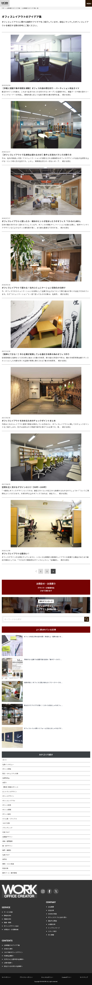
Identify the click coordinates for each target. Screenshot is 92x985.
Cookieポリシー (66, 977)
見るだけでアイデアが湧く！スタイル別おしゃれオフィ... (43, 705)
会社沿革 (51, 910)
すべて (4, 760)
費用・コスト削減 (8, 864)
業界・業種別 (6, 850)
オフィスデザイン (8, 796)
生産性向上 (6, 778)
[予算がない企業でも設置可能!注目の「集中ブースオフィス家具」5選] (13, 668)
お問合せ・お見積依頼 (11, 929)
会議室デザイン (7, 837)
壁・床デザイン (7, 846)
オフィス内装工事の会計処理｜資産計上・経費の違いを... (43, 636)
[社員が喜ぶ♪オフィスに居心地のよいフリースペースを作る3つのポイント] (13, 691)
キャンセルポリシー (47, 977)
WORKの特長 (52, 914)
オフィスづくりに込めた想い (57, 917)
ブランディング (7, 828)
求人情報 (51, 935)
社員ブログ (6, 855)
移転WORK (7, 915)
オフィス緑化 (6, 814)
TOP (3, 8)
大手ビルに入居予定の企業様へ (14, 959)
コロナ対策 (6, 823)
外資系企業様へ (9, 956)
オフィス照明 (6, 810)
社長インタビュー (8, 764)
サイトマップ (84, 977)
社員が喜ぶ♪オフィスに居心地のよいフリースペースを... (43, 682)
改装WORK (7, 919)
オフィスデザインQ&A (11, 926)
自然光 (4, 859)
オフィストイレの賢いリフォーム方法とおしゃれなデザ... (43, 728)
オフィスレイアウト (8, 801)
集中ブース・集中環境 (9, 873)
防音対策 (5, 868)
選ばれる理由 (52, 921)
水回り (4, 782)
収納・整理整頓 (7, 841)
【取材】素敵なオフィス (10, 787)
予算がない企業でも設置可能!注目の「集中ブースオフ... (43, 659)
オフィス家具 (6, 805)
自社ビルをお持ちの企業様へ (13, 966)
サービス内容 (8, 912)
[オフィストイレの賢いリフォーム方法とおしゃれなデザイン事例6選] (13, 737)
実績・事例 (7, 922)
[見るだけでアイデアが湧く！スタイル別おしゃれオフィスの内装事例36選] (13, 714)
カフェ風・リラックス (9, 819)
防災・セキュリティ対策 (10, 773)
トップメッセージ (54, 928)
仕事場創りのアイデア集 (13, 8)
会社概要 (51, 907)
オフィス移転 (6, 769)
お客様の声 (51, 924)
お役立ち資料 (8, 949)
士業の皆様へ (8, 963)
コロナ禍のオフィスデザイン (13, 952)
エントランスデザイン (9, 791)
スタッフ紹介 (52, 931)
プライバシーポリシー (26, 977)
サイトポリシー (6, 977)
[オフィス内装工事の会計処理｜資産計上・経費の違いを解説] (13, 645)
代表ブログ (6, 832)
